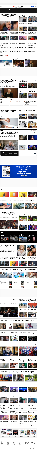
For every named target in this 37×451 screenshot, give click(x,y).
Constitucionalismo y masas (20, 101)
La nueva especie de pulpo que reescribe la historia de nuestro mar (32, 133)
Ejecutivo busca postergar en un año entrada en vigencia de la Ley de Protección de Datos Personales (5, 58)
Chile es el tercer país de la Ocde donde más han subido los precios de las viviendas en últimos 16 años (32, 51)
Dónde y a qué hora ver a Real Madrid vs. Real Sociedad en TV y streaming (4, 408)
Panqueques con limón (31, 412)
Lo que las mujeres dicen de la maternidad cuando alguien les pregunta (29, 321)
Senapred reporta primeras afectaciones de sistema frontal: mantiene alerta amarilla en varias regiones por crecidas (32, 91)
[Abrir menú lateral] (1, 6)
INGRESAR (36, 6)
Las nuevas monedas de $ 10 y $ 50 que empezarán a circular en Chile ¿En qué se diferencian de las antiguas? (23, 24)
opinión (20, 141)
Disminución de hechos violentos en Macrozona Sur (4, 102)
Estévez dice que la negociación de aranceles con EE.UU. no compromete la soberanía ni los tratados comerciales (32, 111)
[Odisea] (10, 101)
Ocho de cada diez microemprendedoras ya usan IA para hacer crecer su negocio (14, 361)
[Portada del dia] (6, 176)
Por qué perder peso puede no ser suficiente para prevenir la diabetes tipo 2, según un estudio (14, 33)
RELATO (29, 332)
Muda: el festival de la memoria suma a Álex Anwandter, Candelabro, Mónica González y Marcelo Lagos (23, 259)
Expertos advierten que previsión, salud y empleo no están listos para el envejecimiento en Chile (5, 372)
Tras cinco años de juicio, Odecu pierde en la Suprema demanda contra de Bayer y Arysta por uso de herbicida (14, 48)
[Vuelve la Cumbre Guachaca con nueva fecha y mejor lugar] (28, 351)
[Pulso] (9, 435)
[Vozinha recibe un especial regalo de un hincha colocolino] (5, 239)
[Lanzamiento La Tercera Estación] (32, 389)
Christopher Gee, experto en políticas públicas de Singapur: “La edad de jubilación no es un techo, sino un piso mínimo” (18, 372)
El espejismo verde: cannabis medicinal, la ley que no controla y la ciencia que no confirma (27, 102)
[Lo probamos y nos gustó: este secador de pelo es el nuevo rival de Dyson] (6, 326)
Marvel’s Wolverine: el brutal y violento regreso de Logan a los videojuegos (23, 190)
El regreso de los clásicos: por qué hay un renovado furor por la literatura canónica (22, 333)
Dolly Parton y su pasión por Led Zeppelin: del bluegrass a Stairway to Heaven (7, 246)
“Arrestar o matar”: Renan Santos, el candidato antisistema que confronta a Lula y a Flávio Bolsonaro (22, 310)
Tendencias (20, 394)
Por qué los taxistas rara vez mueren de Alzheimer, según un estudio (5, 270)
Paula (28, 411)
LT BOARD (1, 130)
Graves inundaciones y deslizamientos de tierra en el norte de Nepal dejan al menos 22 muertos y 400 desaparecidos (23, 301)
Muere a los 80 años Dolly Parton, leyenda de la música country (7, 251)
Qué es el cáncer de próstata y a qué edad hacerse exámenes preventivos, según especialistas (17, 286)
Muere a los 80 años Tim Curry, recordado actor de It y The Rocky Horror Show (22, 44)
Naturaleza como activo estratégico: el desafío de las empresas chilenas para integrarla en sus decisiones (4, 361)
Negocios (11, 394)
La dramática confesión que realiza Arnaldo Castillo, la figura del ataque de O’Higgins (32, 396)
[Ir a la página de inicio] (18, 6)
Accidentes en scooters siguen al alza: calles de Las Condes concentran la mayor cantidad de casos (23, 90)
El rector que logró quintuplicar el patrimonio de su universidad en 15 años (23, 361)
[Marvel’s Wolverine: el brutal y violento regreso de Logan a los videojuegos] (23, 194)
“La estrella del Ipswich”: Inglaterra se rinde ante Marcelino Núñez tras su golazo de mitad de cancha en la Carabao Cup (32, 214)
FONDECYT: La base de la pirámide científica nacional (23, 142)
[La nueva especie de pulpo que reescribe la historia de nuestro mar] (32, 137)
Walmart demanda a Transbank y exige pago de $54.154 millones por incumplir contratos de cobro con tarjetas (23, 51)
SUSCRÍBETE (24, 175)
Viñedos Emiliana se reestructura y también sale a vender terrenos (31, 47)
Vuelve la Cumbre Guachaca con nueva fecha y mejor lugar (27, 344)
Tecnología (1, 411)
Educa (19, 359)
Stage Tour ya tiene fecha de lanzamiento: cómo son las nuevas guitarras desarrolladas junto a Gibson (4, 190)
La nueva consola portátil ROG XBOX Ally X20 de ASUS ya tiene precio (4, 421)
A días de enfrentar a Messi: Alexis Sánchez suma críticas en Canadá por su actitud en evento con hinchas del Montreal (23, 214)
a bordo (29, 141)
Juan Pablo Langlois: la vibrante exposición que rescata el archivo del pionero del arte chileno (4, 333)
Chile (1, 394)
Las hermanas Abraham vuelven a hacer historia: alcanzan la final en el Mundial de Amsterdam (32, 405)
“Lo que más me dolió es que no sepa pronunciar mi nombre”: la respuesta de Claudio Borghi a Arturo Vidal (32, 33)
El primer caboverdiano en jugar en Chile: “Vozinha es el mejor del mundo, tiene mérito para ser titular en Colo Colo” (32, 408)
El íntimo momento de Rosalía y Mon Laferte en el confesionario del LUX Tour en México (32, 235)
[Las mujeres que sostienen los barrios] (18, 326)
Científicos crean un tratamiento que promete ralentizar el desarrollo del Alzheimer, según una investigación (30, 270)
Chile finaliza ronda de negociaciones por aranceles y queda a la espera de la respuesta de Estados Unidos (32, 121)
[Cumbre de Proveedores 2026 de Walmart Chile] (23, 389)
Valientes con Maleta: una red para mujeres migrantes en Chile (32, 425)
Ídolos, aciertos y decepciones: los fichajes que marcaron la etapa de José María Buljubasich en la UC (32, 223)
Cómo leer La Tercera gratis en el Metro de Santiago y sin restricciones (30, 200)
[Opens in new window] (15, 435)
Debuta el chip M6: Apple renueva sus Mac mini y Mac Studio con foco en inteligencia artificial (14, 190)
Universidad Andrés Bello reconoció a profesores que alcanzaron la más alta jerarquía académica (4, 385)
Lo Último (1, 42)
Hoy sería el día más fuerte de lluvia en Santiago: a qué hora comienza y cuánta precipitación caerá (4, 33)
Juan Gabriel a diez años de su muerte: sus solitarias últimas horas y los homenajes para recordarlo (32, 258)
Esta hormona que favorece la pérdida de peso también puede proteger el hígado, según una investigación (18, 270)
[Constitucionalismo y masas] (17, 101)
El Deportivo (29, 394)
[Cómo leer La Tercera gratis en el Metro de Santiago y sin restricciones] (31, 206)
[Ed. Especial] (21, 435)
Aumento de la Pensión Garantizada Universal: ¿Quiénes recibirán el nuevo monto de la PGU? (6, 201)
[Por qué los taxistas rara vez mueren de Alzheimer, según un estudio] (6, 275)
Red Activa (29, 359)
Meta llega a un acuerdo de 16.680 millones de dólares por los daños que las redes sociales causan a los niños (9, 301)
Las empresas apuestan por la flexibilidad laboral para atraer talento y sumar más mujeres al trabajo (32, 361)
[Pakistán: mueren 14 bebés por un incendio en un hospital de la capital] (32, 314)
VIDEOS (2, 232)
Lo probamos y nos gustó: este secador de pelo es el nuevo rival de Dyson (6, 321)
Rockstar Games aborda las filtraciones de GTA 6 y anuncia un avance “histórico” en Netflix (23, 33)
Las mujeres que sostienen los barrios (18, 320)
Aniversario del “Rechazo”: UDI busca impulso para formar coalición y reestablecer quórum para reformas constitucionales (18, 58)
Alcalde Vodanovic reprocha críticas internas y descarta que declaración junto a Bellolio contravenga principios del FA (32, 79)
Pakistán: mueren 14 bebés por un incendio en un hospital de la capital (32, 310)
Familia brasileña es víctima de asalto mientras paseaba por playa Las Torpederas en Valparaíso (23, 235)
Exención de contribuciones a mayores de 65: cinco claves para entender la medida (9, 133)
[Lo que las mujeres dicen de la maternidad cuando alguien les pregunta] (31, 326)
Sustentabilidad (2, 359)
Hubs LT (1, 358)
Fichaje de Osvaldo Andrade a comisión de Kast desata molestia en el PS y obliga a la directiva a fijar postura (23, 15)
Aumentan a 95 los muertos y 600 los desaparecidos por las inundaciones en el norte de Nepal (14, 44)
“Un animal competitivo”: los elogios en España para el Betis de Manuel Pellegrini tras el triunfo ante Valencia (23, 223)
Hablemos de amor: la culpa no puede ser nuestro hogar (32, 421)
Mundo (19, 411)
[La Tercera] (3, 435)
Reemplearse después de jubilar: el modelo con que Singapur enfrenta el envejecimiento (30, 372)
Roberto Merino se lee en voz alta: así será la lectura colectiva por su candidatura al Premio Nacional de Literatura (8, 345)
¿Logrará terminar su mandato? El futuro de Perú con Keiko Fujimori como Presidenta (32, 143)
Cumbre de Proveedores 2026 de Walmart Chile (22, 384)
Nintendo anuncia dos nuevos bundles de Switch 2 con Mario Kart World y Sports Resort (4, 426)
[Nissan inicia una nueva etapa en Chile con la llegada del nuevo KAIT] (14, 389)
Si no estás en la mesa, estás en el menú (34, 101)
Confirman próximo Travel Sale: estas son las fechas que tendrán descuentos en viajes (18, 201)
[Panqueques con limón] (32, 417)
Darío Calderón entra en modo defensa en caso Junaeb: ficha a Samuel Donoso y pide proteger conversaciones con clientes (32, 15)
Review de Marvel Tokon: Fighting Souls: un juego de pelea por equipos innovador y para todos (32, 190)
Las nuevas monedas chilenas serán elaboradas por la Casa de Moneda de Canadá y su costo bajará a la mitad (4, 48)
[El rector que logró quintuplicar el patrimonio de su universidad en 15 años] (23, 365)
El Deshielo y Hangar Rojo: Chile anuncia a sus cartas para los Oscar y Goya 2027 (4, 258)
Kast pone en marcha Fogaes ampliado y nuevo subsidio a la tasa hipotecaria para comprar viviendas (17, 284)
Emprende (11, 359)
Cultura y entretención (12, 411)
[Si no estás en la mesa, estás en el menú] (31, 101)
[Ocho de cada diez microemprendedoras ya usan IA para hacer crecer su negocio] (14, 365)
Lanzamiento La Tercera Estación (31, 384)
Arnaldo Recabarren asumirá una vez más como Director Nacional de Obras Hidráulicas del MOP (14, 396)
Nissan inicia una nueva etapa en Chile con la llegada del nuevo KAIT (14, 385)
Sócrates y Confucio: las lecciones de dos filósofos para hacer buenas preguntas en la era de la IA (23, 133)
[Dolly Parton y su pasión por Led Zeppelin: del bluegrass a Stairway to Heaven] (26, 250)
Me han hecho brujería (31, 333)
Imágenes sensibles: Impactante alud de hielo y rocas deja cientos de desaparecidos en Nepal (31, 24)
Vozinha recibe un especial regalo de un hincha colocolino (5, 235)
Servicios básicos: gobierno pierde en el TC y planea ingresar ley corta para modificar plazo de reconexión (23, 121)
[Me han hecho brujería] (32, 338)
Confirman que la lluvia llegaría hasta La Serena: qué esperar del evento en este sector (23, 405)
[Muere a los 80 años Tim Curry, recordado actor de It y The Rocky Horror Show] (14, 417)
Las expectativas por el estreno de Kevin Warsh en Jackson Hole (23, 47)
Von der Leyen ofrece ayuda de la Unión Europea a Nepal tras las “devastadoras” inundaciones (14, 51)
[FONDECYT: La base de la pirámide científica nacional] (23, 147)
